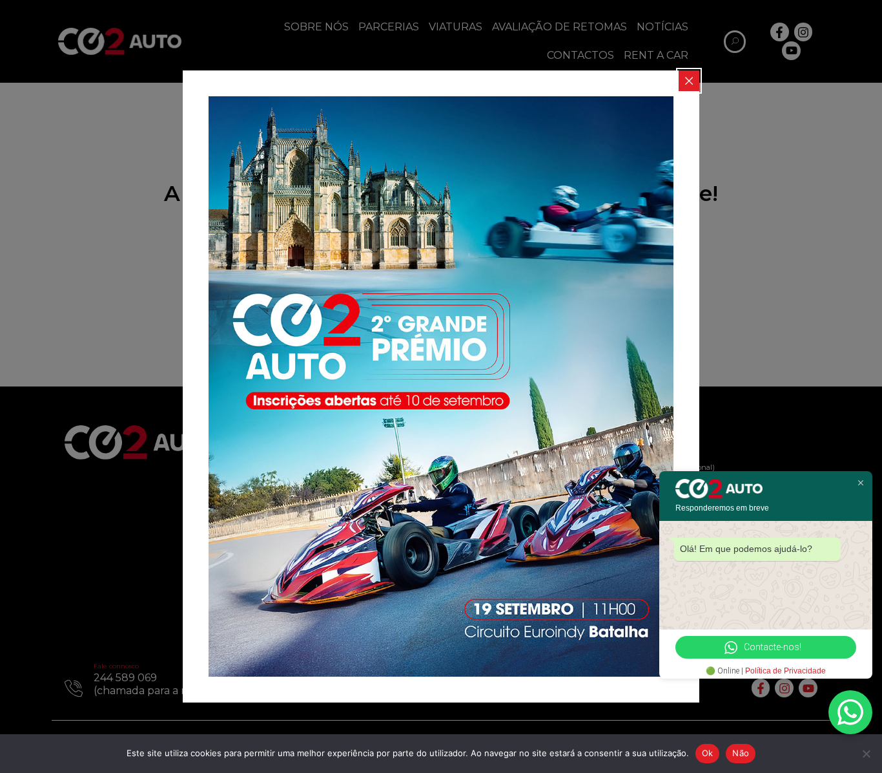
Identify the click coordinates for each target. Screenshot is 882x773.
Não (740, 753)
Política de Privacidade (785, 670)
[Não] (865, 753)
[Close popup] (689, 80)
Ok (707, 753)
